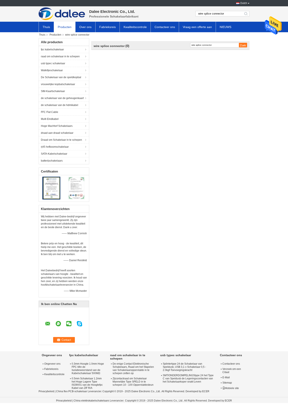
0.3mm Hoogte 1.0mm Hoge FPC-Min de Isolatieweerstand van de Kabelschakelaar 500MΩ (88, 368)
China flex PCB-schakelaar (71, 391)
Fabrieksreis (107, 27)
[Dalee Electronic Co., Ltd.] (62, 13)
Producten (64, 27)
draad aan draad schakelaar (57, 132)
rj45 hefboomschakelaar (55, 146)
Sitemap (227, 382)
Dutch (243, 3)
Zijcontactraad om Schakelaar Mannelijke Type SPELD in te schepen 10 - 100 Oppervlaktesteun (133, 381)
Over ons (85, 27)
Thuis (46, 27)
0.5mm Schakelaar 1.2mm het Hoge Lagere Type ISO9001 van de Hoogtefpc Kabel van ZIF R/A (87, 383)
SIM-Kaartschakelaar (53, 91)
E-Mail (226, 377)
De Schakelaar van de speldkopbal (61, 77)
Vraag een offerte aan (197, 27)
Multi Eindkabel (50, 119)
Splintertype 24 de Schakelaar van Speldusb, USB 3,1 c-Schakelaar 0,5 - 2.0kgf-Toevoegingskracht (184, 367)
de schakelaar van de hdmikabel (59, 105)
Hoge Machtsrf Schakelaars (57, 125)
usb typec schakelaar (53, 63)
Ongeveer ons (52, 363)
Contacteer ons (165, 27)
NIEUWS (225, 27)
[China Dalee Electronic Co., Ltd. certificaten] (51, 187)
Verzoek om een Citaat (231, 371)
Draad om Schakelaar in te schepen (61, 139)
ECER (205, 391)
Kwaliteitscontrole (135, 27)
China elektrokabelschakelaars (91, 400)
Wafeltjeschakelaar (52, 70)
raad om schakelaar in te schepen (60, 56)
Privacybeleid (46, 391)
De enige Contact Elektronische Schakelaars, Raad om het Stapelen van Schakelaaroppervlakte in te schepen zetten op (133, 368)
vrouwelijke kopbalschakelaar (58, 84)
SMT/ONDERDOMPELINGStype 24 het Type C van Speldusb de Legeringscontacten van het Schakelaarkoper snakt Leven (188, 378)
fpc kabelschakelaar (52, 49)
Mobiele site (232, 388)
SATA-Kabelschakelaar (54, 153)
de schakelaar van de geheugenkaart (62, 98)
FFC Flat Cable (49, 112)
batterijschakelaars (52, 160)
